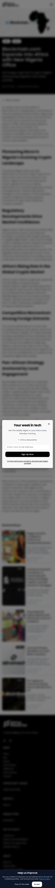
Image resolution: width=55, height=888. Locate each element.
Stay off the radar (22, 884)
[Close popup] (49, 424)
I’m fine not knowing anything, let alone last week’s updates (27, 462)
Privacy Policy (44, 879)
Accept (37, 884)
